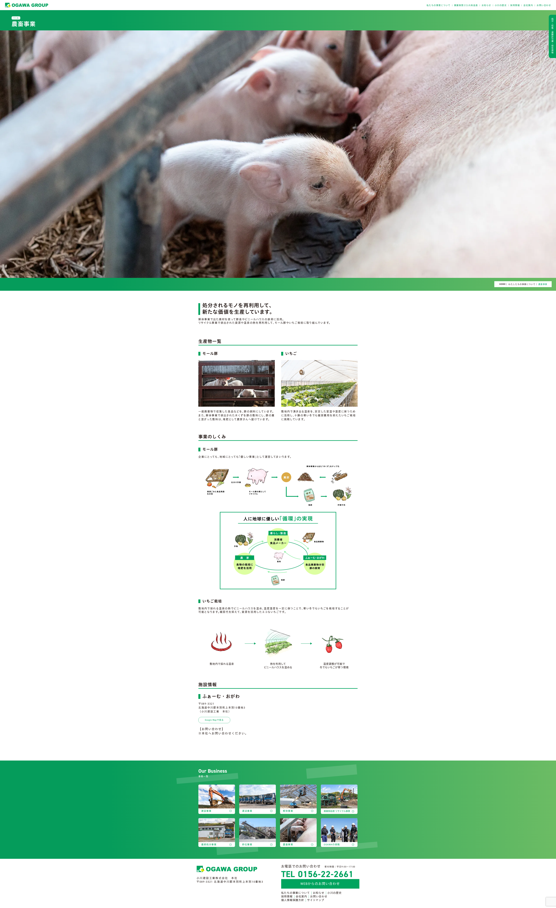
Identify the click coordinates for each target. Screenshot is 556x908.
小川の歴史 (501, 5)
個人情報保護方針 (292, 900)
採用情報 (515, 5)
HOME (502, 284)
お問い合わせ (544, 5)
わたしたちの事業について (521, 284)
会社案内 (528, 5)
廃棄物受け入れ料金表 (466, 5)
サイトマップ (315, 900)
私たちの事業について (438, 5)
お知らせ (486, 5)
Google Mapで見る (214, 720)
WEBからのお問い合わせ (320, 884)
